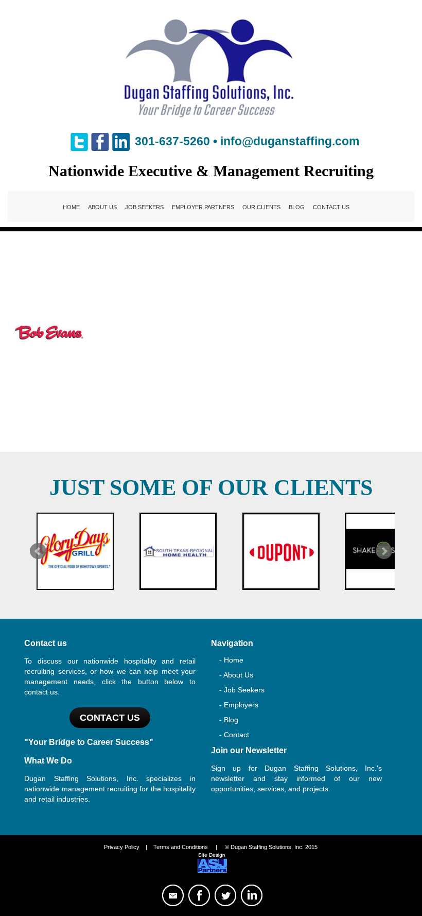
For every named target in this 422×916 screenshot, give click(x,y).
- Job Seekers (242, 690)
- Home (231, 660)
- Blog (228, 720)
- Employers (238, 705)
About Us (102, 207)
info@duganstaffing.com (289, 141)
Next (384, 551)
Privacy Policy (121, 847)
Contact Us (331, 207)
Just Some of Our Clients (211, 487)
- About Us (236, 675)
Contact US (110, 718)
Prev (38, 551)
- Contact (234, 735)
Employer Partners (203, 207)
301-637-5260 (172, 141)
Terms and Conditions (180, 847)
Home (71, 207)
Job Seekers (144, 207)
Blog (297, 207)
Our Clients (261, 207)
